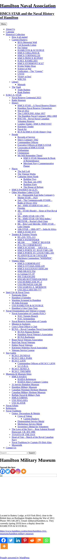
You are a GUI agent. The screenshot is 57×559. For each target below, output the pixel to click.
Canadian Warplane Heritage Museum (29, 390)
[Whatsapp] (46, 540)
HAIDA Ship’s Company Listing (33, 382)
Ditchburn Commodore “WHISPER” (35, 258)
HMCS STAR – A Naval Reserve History (37, 105)
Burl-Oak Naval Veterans (23, 342)
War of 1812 (23, 111)
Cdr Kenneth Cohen (27, 45)
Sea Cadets (11, 353)
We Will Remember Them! (30, 155)
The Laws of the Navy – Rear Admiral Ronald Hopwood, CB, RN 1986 (33, 430)
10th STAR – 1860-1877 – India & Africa (37, 229)
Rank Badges (24, 92)
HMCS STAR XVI (27, 232)
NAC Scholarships (26, 318)
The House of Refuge (33, 187)
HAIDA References (27, 379)
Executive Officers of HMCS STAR (34, 145)
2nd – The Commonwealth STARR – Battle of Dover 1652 (35, 201)
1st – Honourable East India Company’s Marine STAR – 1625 (36, 196)
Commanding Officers (28, 142)
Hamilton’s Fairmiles (21, 297)
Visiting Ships (18, 261)
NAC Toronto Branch (28, 316)
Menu (3, 24)
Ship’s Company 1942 (28, 139)
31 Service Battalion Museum (25, 384)
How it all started (19, 37)
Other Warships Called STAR (25, 192)
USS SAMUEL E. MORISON (32, 287)
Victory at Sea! (24, 76)
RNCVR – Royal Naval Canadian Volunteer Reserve (33, 120)
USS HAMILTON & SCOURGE (27, 305)
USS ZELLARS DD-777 (29, 289)
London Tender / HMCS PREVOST (35, 124)
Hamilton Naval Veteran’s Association (35, 334)
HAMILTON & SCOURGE (31, 50)
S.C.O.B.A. (23, 366)
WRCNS (22, 79)
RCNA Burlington (26, 337)
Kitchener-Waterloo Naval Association (29, 347)
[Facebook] (2, 471)
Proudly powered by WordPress (14, 557)
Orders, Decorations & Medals (26, 413)
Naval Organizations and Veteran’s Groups (25, 311)
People (15, 134)
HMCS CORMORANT (29, 263)
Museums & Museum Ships (18, 374)
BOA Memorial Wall (27, 42)
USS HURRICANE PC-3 (30, 282)
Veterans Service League (23, 350)
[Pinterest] (12, 471)
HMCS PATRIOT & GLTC (25, 189)
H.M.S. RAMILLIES (28, 61)
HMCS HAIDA (19, 376)
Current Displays (19, 39)
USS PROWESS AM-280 (30, 284)
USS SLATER (18, 403)
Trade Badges (24, 89)
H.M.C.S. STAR (13, 95)
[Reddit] (32, 540)
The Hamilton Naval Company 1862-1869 (37, 116)
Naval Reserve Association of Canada (29, 321)
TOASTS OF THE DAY (23, 434)
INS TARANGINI (26, 276)
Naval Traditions (13, 411)
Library (15, 82)
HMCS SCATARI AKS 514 (35, 247)
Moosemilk (17, 445)
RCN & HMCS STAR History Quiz (34, 132)
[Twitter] (7, 471)
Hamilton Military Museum (24, 387)
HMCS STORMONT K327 (31, 63)
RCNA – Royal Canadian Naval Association (32, 329)
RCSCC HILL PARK (22, 358)
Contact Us (11, 447)
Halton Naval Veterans (22, 345)
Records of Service (26, 137)
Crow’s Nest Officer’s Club (24, 326)
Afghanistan (23, 150)
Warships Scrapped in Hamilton (26, 300)
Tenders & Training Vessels (24, 234)
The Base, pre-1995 (32, 182)
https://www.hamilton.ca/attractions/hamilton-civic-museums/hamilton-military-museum (23, 532)
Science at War (24, 68)
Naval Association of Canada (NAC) (29, 313)
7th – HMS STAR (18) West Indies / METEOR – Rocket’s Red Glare (34, 220)
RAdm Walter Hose (27, 66)
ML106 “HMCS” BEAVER (34, 242)
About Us (10, 29)
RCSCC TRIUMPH (21, 371)
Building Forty (30, 184)
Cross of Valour (25, 416)
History (15, 103)
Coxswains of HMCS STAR (31, 147)
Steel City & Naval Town (17, 292)
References (11, 408)
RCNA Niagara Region (28, 332)
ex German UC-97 (26, 274)
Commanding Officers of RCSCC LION (36, 363)
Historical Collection (15, 34)
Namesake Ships (19, 295)
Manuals (21, 84)
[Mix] (39, 540)
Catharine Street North (28, 176)
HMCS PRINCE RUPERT (30, 58)
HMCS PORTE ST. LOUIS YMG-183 (36, 253)
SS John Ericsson (20, 303)
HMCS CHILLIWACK (29, 53)
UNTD (21, 74)
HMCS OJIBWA (20, 397)
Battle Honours (19, 100)
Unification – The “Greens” (30, 71)
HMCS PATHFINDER (28, 239)
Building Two (29, 179)
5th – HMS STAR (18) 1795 (31, 216)
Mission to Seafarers (21, 324)
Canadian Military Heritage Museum (28, 392)
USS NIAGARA (20, 400)
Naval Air (22, 129)
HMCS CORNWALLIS (29, 55)
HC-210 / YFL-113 (26, 237)
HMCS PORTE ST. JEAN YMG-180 (35, 250)
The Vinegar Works (27, 174)
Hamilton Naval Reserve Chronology (35, 108)
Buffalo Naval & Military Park (26, 395)
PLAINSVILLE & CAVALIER (32, 255)
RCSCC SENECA (20, 368)
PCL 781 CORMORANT (30, 245)
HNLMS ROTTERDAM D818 (32, 279)
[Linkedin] (17, 540)
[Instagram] (17, 471)
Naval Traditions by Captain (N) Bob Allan (32, 442)
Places (15, 168)
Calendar (10, 32)
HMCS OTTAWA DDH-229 (31, 266)
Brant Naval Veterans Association (27, 339)
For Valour (22, 47)
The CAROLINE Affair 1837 (31, 113)
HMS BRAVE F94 (26, 271)
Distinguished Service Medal (31, 421)
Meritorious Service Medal (30, 424)
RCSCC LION (19, 361)
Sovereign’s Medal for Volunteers (33, 426)
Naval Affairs (12, 405)
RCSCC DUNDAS (21, 355)
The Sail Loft (24, 171)
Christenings (23, 153)
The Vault (16, 87)
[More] (23, 471)
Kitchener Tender (26, 126)
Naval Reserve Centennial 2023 (26, 97)
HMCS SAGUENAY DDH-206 (33, 268)
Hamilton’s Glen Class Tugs (25, 308)
